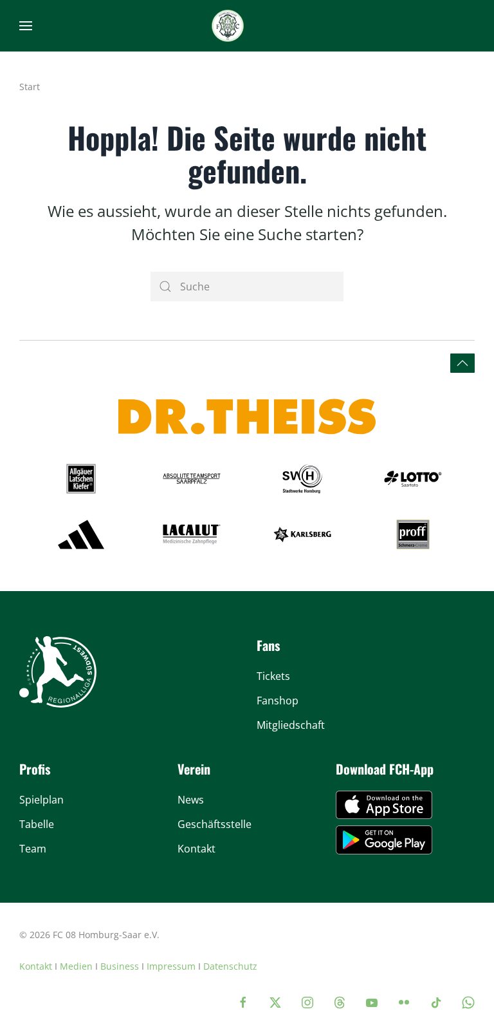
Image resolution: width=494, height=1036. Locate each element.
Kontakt (35, 966)
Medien (76, 966)
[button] (25, 26)
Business (119, 966)
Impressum (171, 966)
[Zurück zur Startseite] (228, 26)
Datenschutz (230, 966)
